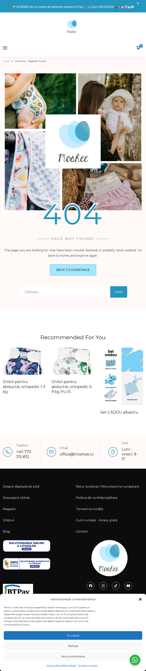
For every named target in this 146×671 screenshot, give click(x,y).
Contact (82, 531)
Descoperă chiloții (16, 498)
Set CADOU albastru (119, 412)
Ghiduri (8, 520)
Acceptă (73, 635)
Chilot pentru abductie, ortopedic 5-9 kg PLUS (72, 386)
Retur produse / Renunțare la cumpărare (107, 486)
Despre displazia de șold (21, 486)
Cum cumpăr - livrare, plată (96, 520)
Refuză (73, 646)
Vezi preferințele (73, 656)
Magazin (9, 509)
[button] (140, 599)
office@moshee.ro (77, 454)
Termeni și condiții (88, 665)
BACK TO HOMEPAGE (73, 270)
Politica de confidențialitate (61, 665)
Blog (6, 531)
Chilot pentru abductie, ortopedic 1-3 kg (24, 386)
